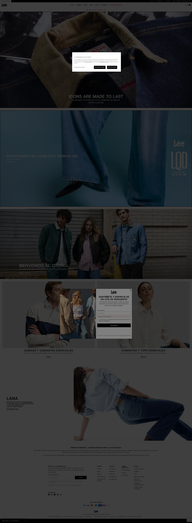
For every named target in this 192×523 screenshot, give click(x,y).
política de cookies (88, 61)
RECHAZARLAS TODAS (100, 67)
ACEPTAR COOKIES (112, 67)
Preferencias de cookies (79, 67)
